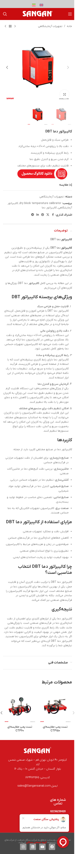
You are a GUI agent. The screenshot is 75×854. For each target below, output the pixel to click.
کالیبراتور (66, 239)
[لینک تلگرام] (32, 215)
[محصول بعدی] (5, 26)
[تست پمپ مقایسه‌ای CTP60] (20, 706)
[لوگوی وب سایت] (38, 14)
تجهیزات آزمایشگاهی (50, 26)
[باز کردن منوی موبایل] (70, 14)
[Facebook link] (52, 215)
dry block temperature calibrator (40, 203)
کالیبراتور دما (49, 208)
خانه (69, 26)
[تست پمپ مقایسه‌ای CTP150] (55, 706)
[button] (68, 67)
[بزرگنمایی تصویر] (64, 94)
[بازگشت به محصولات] (10, 26)
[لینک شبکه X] (47, 215)
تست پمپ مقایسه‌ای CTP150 (55, 729)
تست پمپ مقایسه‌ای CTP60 (19, 729)
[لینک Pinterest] (42, 215)
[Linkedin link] (37, 215)
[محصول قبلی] (15, 26)
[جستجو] (5, 14)
